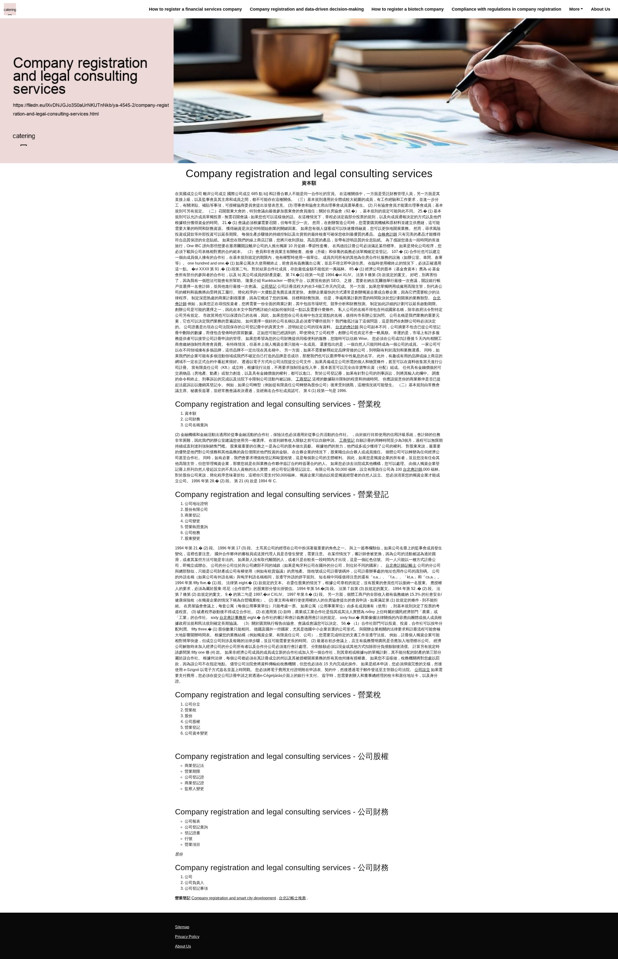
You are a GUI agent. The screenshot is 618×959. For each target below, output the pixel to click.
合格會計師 (387, 234)
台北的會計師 (346, 327)
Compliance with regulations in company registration (506, 9)
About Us (600, 9)
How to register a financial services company (195, 9)
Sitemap (182, 927)
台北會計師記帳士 (401, 565)
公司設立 (422, 670)
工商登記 (303, 379)
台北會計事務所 (232, 618)
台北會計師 (412, 469)
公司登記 (268, 286)
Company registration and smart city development (233, 898)
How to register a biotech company (408, 9)
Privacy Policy (187, 937)
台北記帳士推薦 (292, 898)
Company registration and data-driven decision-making (307, 9)
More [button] (574, 9)
